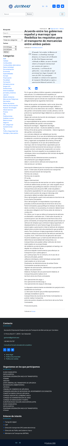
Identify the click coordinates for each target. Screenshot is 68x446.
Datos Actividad (8, 67)
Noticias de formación (10, 105)
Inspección (6, 86)
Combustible (7, 63)
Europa (33, 311)
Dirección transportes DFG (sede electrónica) (20, 428)
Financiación (7, 78)
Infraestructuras (8, 84)
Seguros (6, 123)
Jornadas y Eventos (9, 93)
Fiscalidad (6, 80)
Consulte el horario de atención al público (18, 345)
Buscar (29, 14)
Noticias (62, 28)
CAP (6, 425)
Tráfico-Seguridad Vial (10, 131)
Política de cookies (12, 359)
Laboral (5, 95)
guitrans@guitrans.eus (11, 338)
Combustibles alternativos (12, 65)
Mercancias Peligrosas (10, 99)
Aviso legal (9, 355)
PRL (4, 114)
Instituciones (7, 88)
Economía (6, 71)
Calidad (5, 61)
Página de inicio (54, 28)
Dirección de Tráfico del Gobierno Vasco (18, 430)
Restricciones (7, 120)
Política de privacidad (13, 357)
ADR (4, 59)
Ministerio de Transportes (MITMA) (17, 433)
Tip (4, 129)
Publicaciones (7, 116)
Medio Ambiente (8, 97)
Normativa (6, 101)
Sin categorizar (8, 125)
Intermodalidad (8, 91)
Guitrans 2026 (50, 443)
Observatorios (8, 110)
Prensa (5, 112)
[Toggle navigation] (62, 14)
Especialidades (8, 74)
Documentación (8, 69)
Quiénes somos (8, 118)
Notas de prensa (8, 103)
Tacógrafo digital (10, 422)
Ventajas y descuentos (10, 133)
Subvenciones (7, 127)
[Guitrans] (19, 6)
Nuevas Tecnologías (9, 108)
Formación (6, 82)
